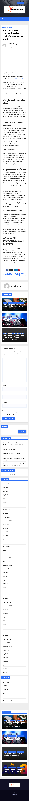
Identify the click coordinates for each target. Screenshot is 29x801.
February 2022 (7, 672)
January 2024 (6, 594)
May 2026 (5, 495)
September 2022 (7, 646)
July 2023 (5, 613)
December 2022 (7, 635)
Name (4, 385)
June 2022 (5, 657)
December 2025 (7, 513)
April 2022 (5, 665)
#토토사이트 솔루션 (13, 47)
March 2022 (6, 668)
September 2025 (7, 520)
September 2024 (7, 565)
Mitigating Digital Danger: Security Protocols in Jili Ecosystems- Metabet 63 (14, 306)
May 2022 (5, 661)
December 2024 (7, 554)
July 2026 (5, 487)
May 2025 (5, 535)
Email (4, 393)
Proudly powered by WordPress (10, 792)
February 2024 (7, 591)
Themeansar (14, 794)
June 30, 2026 (8, 758)
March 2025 (6, 543)
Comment (5, 357)
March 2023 (6, 624)
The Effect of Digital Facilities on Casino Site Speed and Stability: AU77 (13, 322)
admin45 (11, 43)
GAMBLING (9, 27)
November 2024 (7, 557)
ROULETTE (6, 693)
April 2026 (5, 498)
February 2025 (7, 546)
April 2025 (5, 539)
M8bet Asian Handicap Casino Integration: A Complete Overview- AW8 (14, 771)
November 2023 (7, 602)
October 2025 (6, 517)
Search (4, 426)
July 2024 (5, 572)
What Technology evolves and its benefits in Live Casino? (19, 275)
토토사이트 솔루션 (19, 78)
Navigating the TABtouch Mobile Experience (13, 336)
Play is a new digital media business (8, 274)
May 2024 (5, 580)
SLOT (15, 318)
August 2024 (6, 569)
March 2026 (6, 502)
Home (14, 797)
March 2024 (6, 587)
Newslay (23, 792)
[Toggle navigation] (15, 19)
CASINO (4, 27)
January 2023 (6, 631)
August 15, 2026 (9, 726)
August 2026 (6, 484)
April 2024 (5, 583)
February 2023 (7, 628)
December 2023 (7, 598)
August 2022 (6, 650)
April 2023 (5, 620)
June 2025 (5, 532)
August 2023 (6, 609)
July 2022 (5, 654)
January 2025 (6, 550)
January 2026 (6, 509)
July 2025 (5, 528)
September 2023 (7, 606)
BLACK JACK (6, 682)
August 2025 (6, 524)
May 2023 (5, 617)
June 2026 (5, 491)
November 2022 (7, 639)
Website (4, 402)
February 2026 (7, 506)
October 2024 (6, 561)
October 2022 (6, 643)
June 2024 (6, 576)
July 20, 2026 (8, 742)
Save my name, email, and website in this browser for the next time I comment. (13, 414)
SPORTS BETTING (20, 318)
